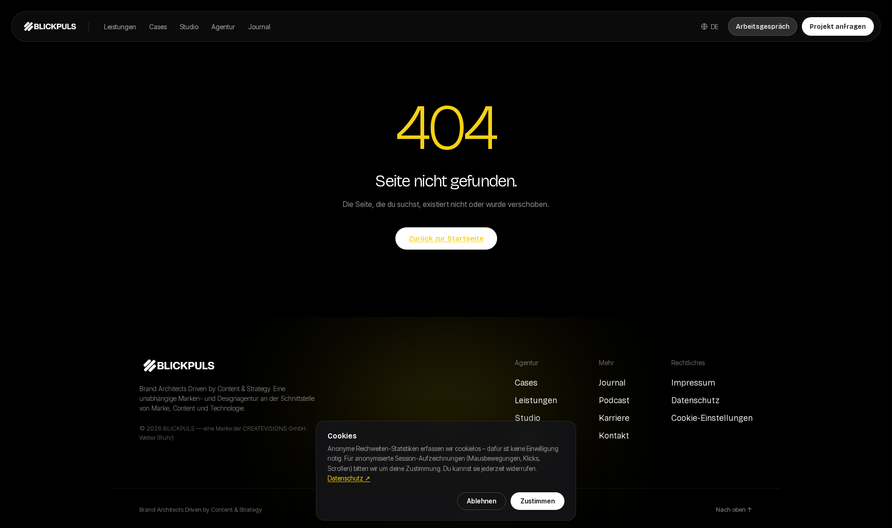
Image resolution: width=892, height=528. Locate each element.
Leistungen (120, 27)
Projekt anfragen (838, 27)
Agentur (223, 27)
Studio (189, 27)
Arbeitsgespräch (762, 27)
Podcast (614, 400)
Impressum (693, 383)
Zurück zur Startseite (446, 238)
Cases (158, 27)
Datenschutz (695, 400)
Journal (259, 27)
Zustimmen (537, 501)
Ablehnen (481, 501)
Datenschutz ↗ (349, 478)
